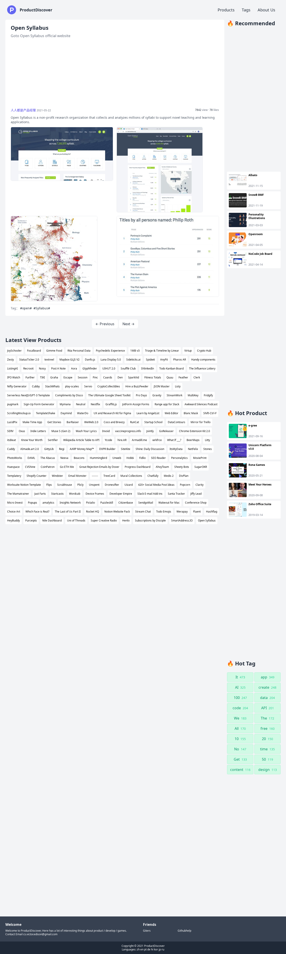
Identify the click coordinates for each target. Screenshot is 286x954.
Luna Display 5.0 (111, 359)
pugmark (12, 404)
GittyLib (49, 449)
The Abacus (47, 458)
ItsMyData (176, 449)
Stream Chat (143, 511)
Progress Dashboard (137, 467)
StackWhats (52, 386)
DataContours (176, 422)
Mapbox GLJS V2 (69, 359)
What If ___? (174, 440)
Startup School (153, 422)
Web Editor (171, 413)
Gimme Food (54, 350)
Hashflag (211, 511)
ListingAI (12, 368)
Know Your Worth (31, 440)
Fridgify (208, 395)
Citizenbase (125, 502)
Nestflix (95, 404)
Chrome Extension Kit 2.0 (194, 431)
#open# (26, 308)
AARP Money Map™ (82, 449)
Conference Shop (195, 502)
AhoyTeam (162, 467)
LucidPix (12, 422)
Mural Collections (131, 476)
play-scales (72, 386)
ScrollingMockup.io (19, 413)
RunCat (134, 422)
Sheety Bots (181, 467)
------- (95, 476)
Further (30, 377)
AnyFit (164, 359)
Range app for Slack (167, 404)
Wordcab (74, 494)
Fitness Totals (152, 377)
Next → (128, 323)
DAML (31, 458)
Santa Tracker (176, 494)
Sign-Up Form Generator (39, 404)
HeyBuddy (13, 520)
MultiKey (193, 395)
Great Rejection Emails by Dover (99, 467)
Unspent (94, 485)
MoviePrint (199, 458)
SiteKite (125, 449)
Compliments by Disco (69, 395)
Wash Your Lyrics (86, 431)
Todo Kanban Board (171, 368)
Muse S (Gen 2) (60, 431)
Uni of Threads (76, 520)
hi (152, 949)
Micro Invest (15, 502)
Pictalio (90, 502)
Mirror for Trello (200, 422)
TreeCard (109, 476)
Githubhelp (184, 931)
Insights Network (70, 502)
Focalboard (34, 350)
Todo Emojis (163, 511)
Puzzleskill (106, 502)
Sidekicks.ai (133, 359)
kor (156, 949)
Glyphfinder (89, 368)
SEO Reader (158, 458)
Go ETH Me (67, 467)
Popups (32, 502)
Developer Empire (120, 494)
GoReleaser (166, 431)
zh (138, 949)
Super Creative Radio (104, 520)
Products (226, 10)
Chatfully (152, 476)
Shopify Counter (36, 476)
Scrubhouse (64, 485)
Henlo (126, 520)
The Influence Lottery (202, 368)
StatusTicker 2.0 (29, 359)
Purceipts (31, 520)
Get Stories (54, 422)
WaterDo (82, 413)
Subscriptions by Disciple (150, 520)
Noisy (42, 368)
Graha (54, 377)
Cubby (36, 386)
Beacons (79, 458)
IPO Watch (13, 377)
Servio (88, 386)
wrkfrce (157, 440)
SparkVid (133, 377)
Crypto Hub (204, 350)
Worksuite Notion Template (24, 485)
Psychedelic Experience (110, 350)
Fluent (197, 511)
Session (82, 377)
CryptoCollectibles (108, 386)
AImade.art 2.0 (29, 449)
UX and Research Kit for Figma (112, 413)
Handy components (203, 359)
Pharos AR (179, 359)
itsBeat (11, 440)
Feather (183, 377)
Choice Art (13, 511)
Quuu (169, 377)
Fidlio (142, 458)
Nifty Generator (17, 386)
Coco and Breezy (114, 422)
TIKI (42, 377)
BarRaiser (73, 422)
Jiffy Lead (196, 494)
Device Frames (95, 494)
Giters (147, 931)
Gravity (156, 395)
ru (163, 949)
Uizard (128, 485)
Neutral (80, 404)
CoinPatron (48, 467)
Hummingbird (98, 458)
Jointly (150, 431)
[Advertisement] (115, 73)
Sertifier (53, 440)
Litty (207, 440)
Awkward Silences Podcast (201, 404)
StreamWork (174, 395)
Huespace (13, 467)
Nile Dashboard (52, 520)
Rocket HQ (92, 511)
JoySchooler (14, 350)
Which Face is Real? (37, 511)
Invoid (106, 431)
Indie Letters (38, 431)
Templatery (14, 476)
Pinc (95, 377)
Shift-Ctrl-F (210, 413)
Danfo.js (90, 359)
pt (145, 949)
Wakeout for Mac (169, 502)
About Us (266, 10)
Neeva (64, 458)
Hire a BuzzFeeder (136, 386)
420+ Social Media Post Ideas (156, 485)
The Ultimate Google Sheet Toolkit (109, 395)
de (148, 949)
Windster (57, 476)
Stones (207, 449)
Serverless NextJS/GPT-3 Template (28, 395)
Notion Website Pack (117, 511)
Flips (49, 485)
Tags (246, 10)
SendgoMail (145, 502)
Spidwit (150, 359)
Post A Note (58, 368)
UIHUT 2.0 (108, 368)
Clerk (196, 377)
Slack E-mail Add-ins (149, 494)
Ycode (108, 440)
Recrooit (28, 368)
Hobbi (130, 458)
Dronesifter (112, 485)
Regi (61, 449)
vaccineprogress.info (128, 431)
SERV (10, 431)
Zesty (10, 359)
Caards (107, 377)
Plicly (80, 485)
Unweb (116, 458)
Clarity (200, 485)
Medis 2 (169, 476)
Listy (178, 386)
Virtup (188, 350)
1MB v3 (135, 350)
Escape (67, 377)
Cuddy (11, 449)
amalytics (48, 502)
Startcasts (57, 494)
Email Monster (77, 476)
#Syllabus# (42, 308)
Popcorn (185, 485)
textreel (49, 359)
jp (160, 949)
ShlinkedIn (147, 368)
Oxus (22, 431)
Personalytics (179, 458)
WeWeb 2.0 (91, 422)
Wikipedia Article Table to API (81, 440)
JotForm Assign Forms (135, 404)
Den (120, 377)
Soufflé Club (128, 368)
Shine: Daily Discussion (150, 449)
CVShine (30, 467)
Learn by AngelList (148, 413)
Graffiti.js (111, 404)
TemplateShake (45, 413)
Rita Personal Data (78, 350)
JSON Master (162, 386)
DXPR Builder (107, 449)
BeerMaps (193, 440)
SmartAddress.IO (182, 520)
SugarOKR (200, 467)
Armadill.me (139, 440)
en (141, 949)
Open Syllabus (207, 520)
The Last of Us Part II (68, 511)
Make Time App (32, 422)
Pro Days (141, 395)
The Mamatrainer (18, 494)
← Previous (104, 323)
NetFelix (193, 449)
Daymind (66, 413)
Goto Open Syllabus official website (40, 35)
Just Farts (40, 494)
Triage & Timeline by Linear (162, 350)
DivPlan (183, 476)
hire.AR (122, 440)
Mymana (65, 404)
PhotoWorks (14, 458)
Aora (74, 368)
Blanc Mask (191, 413)
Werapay (182, 511)
